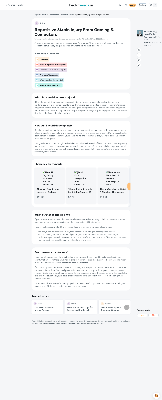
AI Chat (11, 5)
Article (44, 15)
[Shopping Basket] (125, 5)
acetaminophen (69, 263)
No (153, 315)
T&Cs (101, 323)
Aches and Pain (53, 15)
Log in (132, 5)
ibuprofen (83, 263)
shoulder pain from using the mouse (79, 105)
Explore (21, 5)
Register (142, 5)
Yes (142, 315)
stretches (58, 222)
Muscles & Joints (67, 15)
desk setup (78, 149)
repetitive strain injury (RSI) (47, 46)
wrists (66, 113)
